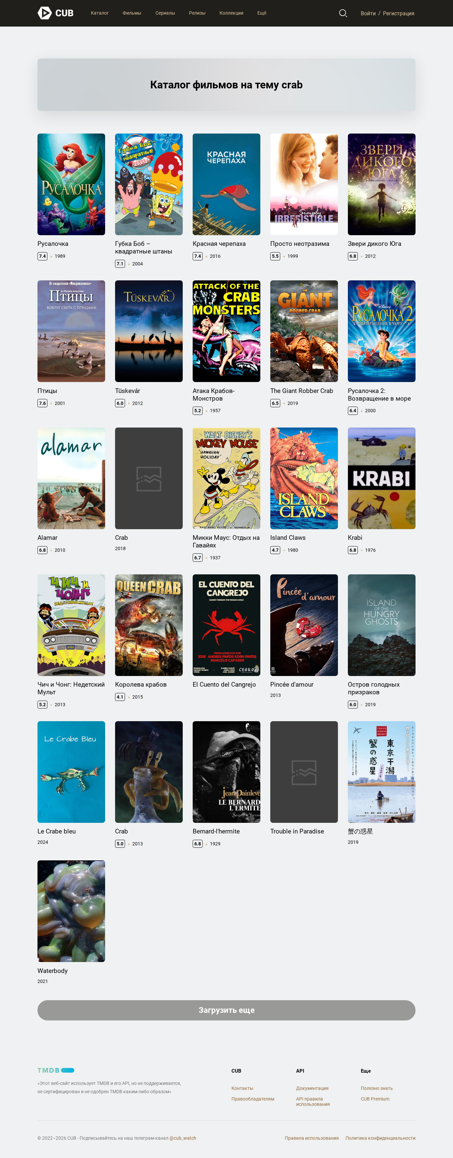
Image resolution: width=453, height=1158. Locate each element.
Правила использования (312, 1138)
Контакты (242, 1088)
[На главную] (55, 13)
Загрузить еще (227, 1010)
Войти (368, 13)
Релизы (197, 13)
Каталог (100, 13)
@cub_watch (182, 1138)
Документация (312, 1088)
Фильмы (132, 13)
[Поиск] (343, 13)
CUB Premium (375, 1099)
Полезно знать (377, 1088)
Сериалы (165, 13)
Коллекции (231, 13)
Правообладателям (252, 1099)
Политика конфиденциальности (381, 1138)
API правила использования (313, 1101)
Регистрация (399, 13)
